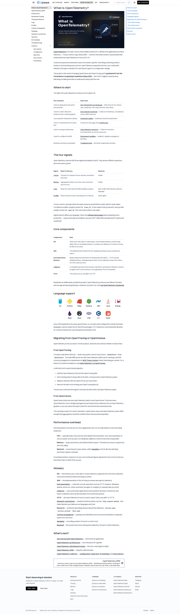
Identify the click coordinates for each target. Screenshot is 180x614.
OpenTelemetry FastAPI (121, 587)
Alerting (73, 593)
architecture (103, 123)
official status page (95, 215)
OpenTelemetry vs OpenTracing (92, 363)
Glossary (59, 468)
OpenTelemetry (60, 52)
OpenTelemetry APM (65, 550)
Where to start (62, 87)
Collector (57, 267)
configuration (85, 554)
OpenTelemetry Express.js (122, 590)
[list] (41, 25)
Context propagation (65, 515)
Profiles (56, 196)
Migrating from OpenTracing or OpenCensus (79, 338)
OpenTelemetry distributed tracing (71, 546)
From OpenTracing (62, 350)
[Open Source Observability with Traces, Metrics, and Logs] (43, 2)
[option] (41, 46)
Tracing (72, 583)
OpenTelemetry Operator (89, 130)
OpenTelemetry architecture (68, 543)
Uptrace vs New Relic (99, 583)
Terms (152, 610)
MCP (71, 599)
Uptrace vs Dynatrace (99, 590)
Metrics (56, 182)
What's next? (61, 533)
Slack (137, 583)
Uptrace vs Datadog (98, 580)
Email (137, 590)
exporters (95, 554)
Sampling (60, 521)
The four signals (63, 154)
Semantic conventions (66, 501)
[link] (41, 7)
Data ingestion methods (88, 112)
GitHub (137, 587)
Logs (55, 189)
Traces (56, 175)
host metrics (118, 554)
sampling (95, 449)
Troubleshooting (86, 143)
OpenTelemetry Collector (67, 554)
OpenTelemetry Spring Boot (122, 593)
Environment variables (88, 136)
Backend (60, 525)
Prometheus (105, 554)
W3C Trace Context (90, 360)
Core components (64, 229)
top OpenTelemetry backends (112, 285)
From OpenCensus (62, 396)
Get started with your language (91, 105)
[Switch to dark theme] (134, 2)
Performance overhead (67, 422)
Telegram (138, 580)
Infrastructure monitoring (78, 596)
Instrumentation (63, 484)
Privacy (145, 610)
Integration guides (86, 118)
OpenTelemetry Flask (120, 583)
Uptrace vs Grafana (98, 587)
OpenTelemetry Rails (120, 580)
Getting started (75, 580)
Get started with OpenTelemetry (70, 539)
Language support (64, 293)
